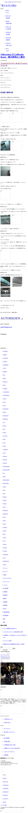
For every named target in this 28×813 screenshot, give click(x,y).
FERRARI (5, 419)
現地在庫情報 (6, 612)
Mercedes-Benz (6, 466)
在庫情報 (5, 601)
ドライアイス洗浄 (7, 640)
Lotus (4, 452)
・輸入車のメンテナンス (9, 732)
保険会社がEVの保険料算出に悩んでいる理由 (13, 644)
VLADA (5, 551)
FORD (4, 425)
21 (6, 657)
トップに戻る (4, 805)
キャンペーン (6, 581)
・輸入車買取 (6, 738)
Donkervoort (5, 415)
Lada (4, 442)
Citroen (4, 398)
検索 (2, 647)
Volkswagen (5, 554)
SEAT (4, 520)
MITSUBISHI (6, 480)
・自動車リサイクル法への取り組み (11, 748)
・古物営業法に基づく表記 (9, 744)
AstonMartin (5, 364)
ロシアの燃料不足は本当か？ (10, 628)
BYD (4, 385)
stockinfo (5, 527)
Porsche (4, 503)
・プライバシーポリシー (9, 751)
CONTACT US (10, 1)
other (4, 493)
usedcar (4, 544)
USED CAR (5, 785)
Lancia (4, 446)
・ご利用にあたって (8, 719)
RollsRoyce (5, 513)
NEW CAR (5, 781)
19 (3, 657)
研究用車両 (5, 615)
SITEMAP (5, 795)
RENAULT (5, 510)
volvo (4, 557)
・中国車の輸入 (6, 741)
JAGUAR (5, 436)
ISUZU (4, 432)
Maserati (5, 456)
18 (2, 657)
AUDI (4, 368)
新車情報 (5, 605)
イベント (5, 568)
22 (7, 657)
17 (1, 657)
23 (9, 657)
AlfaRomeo (5, 358)
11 (2, 656)
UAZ (4, 540)
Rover (4, 517)
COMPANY (5, 788)
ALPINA (5, 361)
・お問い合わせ (6, 722)
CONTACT (5, 798)
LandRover (5, 449)
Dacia (4, 405)
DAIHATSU (5, 408)
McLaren (5, 463)
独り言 (4, 608)
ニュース (5, 584)
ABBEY (5, 354)
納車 (4, 618)
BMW (4, 378)
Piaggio (4, 500)
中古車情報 (5, 588)
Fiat (4, 422)
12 (3, 656)
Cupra (4, 402)
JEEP (4, 439)
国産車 (4, 598)
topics (4, 534)
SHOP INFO (6, 791)
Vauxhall (5, 547)
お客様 (4, 574)
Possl (4, 507)
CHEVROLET (6, 395)
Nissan (4, 486)
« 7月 (2, 661)
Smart (4, 524)
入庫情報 (5, 591)
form (4, 429)
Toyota (4, 537)
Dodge (4, 412)
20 (5, 657)
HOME (4, 778)
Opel (4, 490)
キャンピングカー (7, 578)
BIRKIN (5, 371)
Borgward (5, 381)
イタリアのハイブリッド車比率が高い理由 (13, 631)
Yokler (4, 564)
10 (1, 656)
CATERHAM (6, 392)
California (5, 388)
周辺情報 (5, 595)
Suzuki (4, 530)
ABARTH (5, 351)
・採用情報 (5, 755)
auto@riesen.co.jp (6, 327)
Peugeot (4, 496)
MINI (4, 476)
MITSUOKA (6, 483)
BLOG (4, 802)
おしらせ (5, 571)
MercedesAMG (6, 469)
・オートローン (6, 728)
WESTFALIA (6, 561)
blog (4, 375)
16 (9, 656)
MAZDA (5, 459)
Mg (4, 473)
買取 (4, 622)
